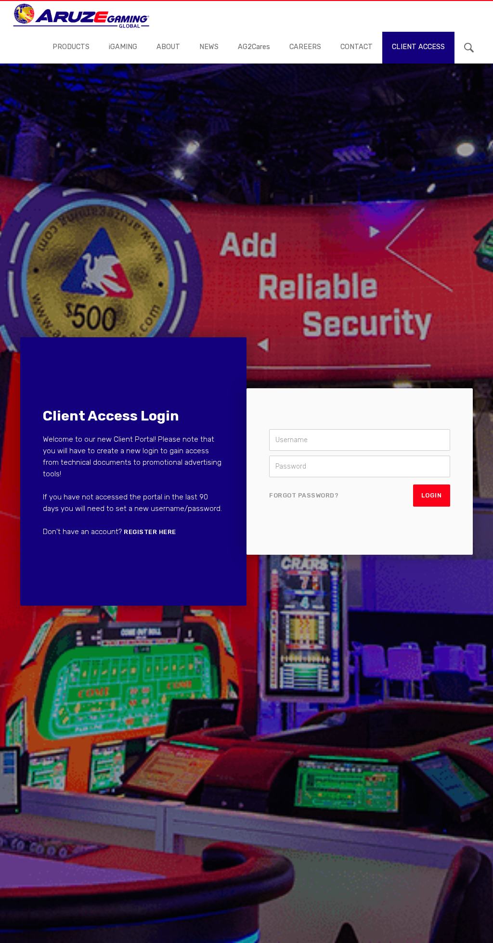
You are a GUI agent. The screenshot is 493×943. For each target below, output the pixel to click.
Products (71, 47)
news (209, 47)
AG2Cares (254, 47)
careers (305, 47)
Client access (418, 47)
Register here (150, 531)
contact (356, 47)
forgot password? (303, 495)
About (168, 47)
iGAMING (123, 47)
